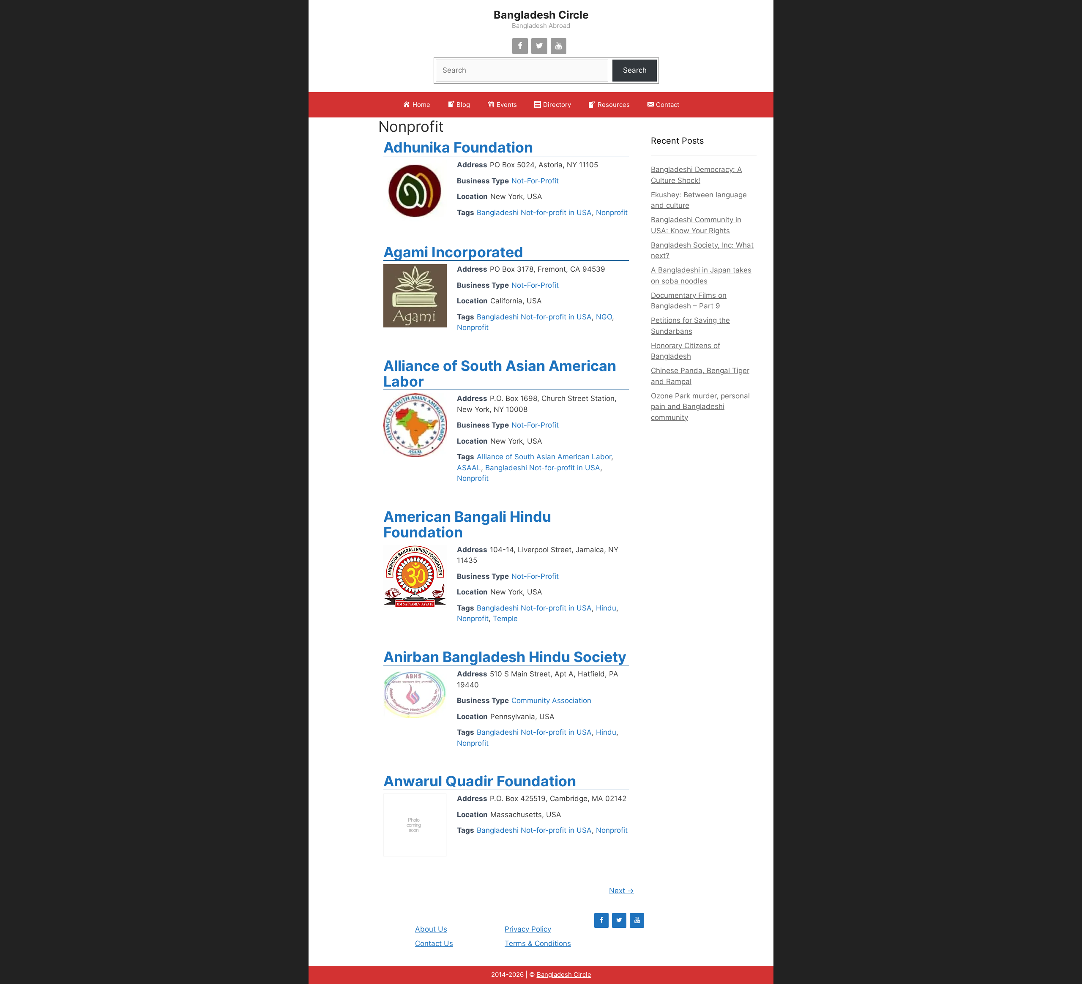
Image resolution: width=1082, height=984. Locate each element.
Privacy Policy (528, 929)
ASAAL (469, 467)
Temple (505, 618)
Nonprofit (411, 126)
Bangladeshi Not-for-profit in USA (534, 212)
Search (635, 70)
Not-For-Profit (535, 181)
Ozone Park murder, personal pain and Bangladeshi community (700, 407)
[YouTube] (559, 46)
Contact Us (434, 943)
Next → (621, 890)
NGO (604, 317)
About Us (431, 929)
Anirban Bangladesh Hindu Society (504, 656)
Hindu (606, 608)
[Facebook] (520, 46)
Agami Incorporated (453, 252)
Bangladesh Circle (541, 14)
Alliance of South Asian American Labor (499, 373)
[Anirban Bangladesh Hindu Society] (415, 715)
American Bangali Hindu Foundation (467, 524)
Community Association (551, 700)
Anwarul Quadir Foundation (479, 781)
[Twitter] (539, 46)
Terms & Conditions (538, 943)
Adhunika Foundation (458, 147)
